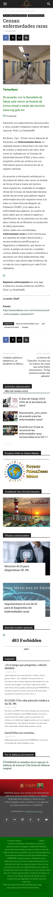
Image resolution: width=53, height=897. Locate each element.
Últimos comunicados (17, 535)
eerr (43, 324)
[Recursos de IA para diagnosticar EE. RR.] (26, 558)
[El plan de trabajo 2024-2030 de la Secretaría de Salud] (10, 402)
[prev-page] (5, 444)
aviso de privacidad (29, 840)
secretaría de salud (11, 327)
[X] (13, 38)
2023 (5, 420)
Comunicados (8, 434)
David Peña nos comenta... (20, 732)
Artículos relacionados (17, 386)
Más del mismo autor (16, 390)
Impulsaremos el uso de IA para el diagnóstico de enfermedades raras (20, 607)
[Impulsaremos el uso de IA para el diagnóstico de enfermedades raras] (26, 600)
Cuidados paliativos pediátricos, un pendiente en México (13, 360)
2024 (5, 406)
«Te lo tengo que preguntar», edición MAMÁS (26, 666)
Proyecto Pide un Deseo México (22, 453)
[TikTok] (30, 820)
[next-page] (9, 444)
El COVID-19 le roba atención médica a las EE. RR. (27, 702)
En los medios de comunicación (23, 11)
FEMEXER (45, 884)
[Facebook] (6, 38)
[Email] (19, 38)
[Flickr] (15, 820)
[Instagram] (22, 820)
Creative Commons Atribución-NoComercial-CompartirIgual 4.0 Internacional (26, 890)
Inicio (5, 11)
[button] (5, 4)
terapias (25, 327)
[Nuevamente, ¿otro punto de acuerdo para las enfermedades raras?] (10, 416)
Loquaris (9, 658)
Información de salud (36, 16)
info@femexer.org (33, 811)
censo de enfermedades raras (27, 324)
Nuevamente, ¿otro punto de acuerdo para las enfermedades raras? (33, 416)
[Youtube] (46, 820)
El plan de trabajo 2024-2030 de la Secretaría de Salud (32, 402)
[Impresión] (26, 38)
